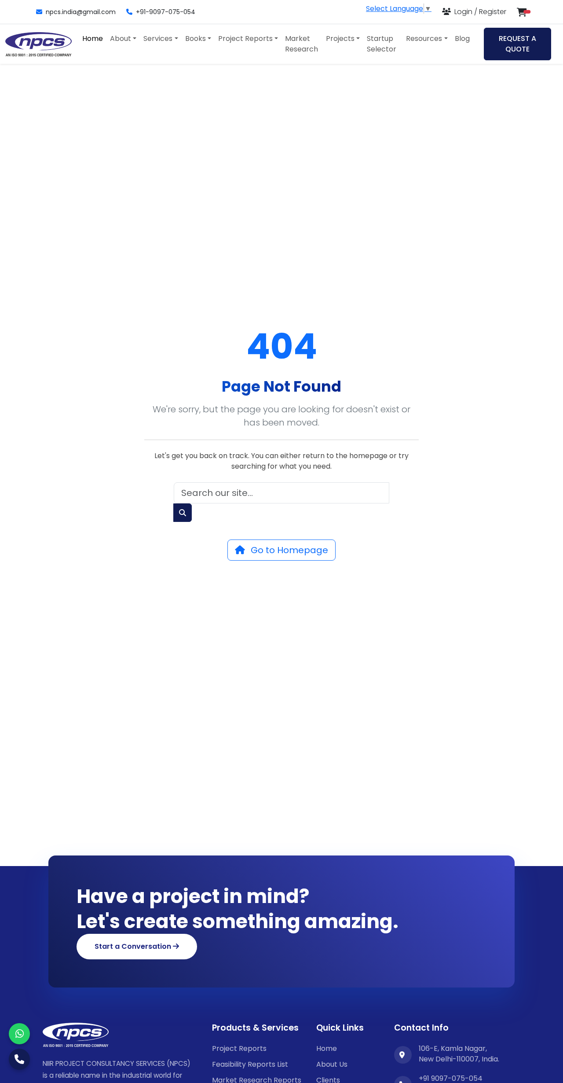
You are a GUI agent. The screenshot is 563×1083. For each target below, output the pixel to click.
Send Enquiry (281, 646)
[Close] (446, 421)
